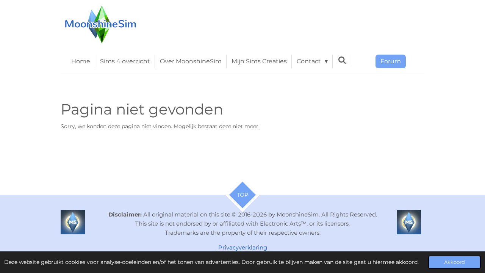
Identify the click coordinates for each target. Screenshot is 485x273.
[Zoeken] (342, 60)
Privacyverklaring (242, 247)
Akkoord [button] (454, 262)
